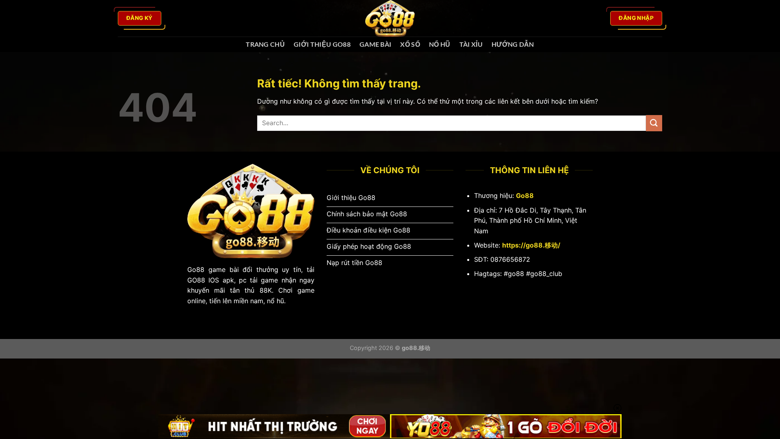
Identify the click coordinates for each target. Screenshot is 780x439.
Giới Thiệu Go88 (322, 44)
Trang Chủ (265, 44)
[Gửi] (654, 123)
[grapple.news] (390, 18)
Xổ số (410, 44)
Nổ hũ (440, 44)
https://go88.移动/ (531, 245)
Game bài (376, 44)
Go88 (525, 195)
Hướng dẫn (513, 44)
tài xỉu (471, 44)
